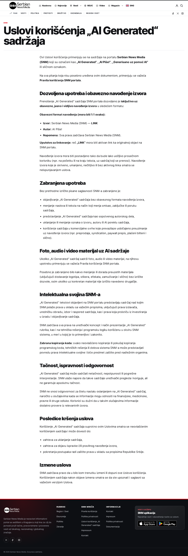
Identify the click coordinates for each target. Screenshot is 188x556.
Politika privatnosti (89, 516)
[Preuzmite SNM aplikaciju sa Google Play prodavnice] (167, 523)
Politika (35, 13)
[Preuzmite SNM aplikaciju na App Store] (147, 523)
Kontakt (84, 535)
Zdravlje (60, 526)
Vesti (23, 13)
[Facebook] (173, 13)
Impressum (86, 530)
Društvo (61, 13)
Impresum (110, 516)
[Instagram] (182, 13)
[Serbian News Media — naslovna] (19, 5)
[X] (178, 13)
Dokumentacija (113, 526)
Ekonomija (76, 13)
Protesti (48, 13)
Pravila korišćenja (89, 511)
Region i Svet (92, 13)
